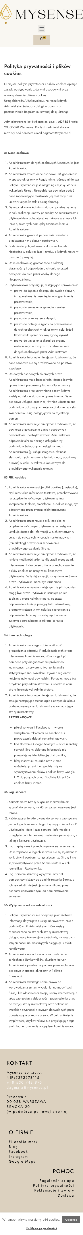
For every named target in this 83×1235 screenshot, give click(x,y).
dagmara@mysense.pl (28, 1087)
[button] (41, 28)
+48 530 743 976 (24, 1082)
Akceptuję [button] (71, 1220)
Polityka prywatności (41, 1228)
